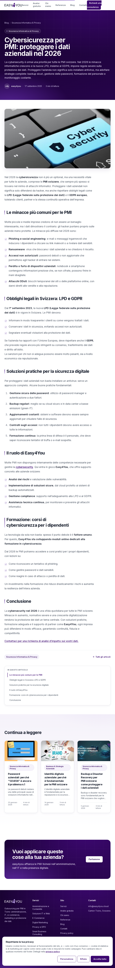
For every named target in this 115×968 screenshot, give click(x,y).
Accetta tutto (100, 959)
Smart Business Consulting (39, 932)
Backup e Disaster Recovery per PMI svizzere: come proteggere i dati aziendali (92, 780)
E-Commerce (38, 918)
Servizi (25, 5)
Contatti (83, 5)
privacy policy (53, 951)
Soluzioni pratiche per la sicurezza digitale (29, 685)
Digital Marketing (40, 922)
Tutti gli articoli (102, 657)
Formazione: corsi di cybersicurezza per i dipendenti (33, 695)
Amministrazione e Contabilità (40, 907)
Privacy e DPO (39, 927)
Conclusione (15, 700)
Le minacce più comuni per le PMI (25, 675)
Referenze (61, 5)
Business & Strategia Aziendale (54, 767)
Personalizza (66, 959)
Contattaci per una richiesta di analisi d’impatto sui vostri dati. (41, 641)
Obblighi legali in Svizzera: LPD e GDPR (27, 680)
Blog (72, 5)
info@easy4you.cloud (98, 906)
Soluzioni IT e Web (41, 913)
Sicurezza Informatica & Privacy (26, 23)
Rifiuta (83, 959)
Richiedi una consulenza (94, 5)
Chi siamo (48, 4)
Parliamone (94, 859)
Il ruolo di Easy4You (18, 690)
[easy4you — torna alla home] (13, 5)
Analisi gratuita (37, 4)
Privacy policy (66, 933)
